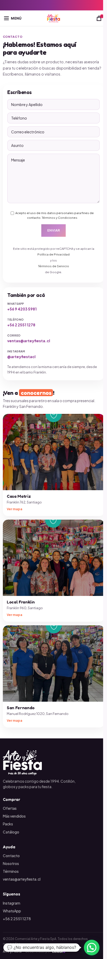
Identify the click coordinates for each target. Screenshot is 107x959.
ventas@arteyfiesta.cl (28, 340)
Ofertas (10, 808)
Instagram (11, 903)
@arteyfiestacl (21, 356)
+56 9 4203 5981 (22, 309)
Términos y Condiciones (59, 218)
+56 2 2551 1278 (21, 324)
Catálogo (11, 832)
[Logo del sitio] (53, 17)
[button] (91, 947)
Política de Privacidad (53, 254)
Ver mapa (14, 509)
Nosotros (11, 863)
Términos (11, 871)
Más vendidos (14, 816)
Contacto (11, 855)
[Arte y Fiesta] (53, 762)
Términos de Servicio (53, 266)
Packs (8, 823)
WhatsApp (12, 910)
